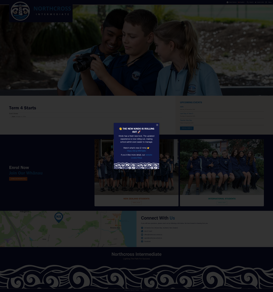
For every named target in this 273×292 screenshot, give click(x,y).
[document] (136, 146)
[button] (157, 125)
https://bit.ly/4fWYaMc (136, 151)
